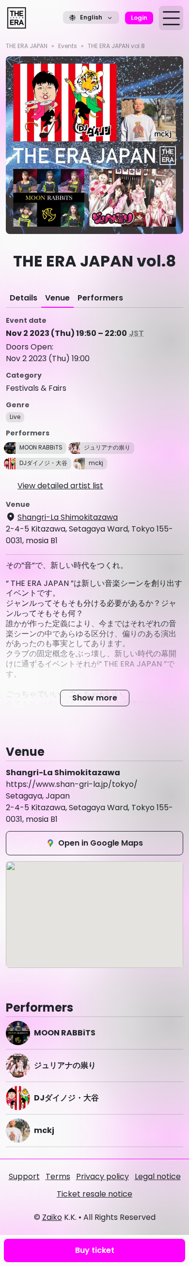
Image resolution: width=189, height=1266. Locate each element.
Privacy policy (102, 1176)
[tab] (23, 298)
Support (24, 1176)
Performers (100, 297)
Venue (57, 297)
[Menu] (171, 18)
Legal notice (158, 1176)
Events (67, 46)
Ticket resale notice (94, 1193)
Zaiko (52, 1217)
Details (23, 297)
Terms (58, 1176)
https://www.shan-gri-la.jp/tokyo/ (72, 784)
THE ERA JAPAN (26, 46)
